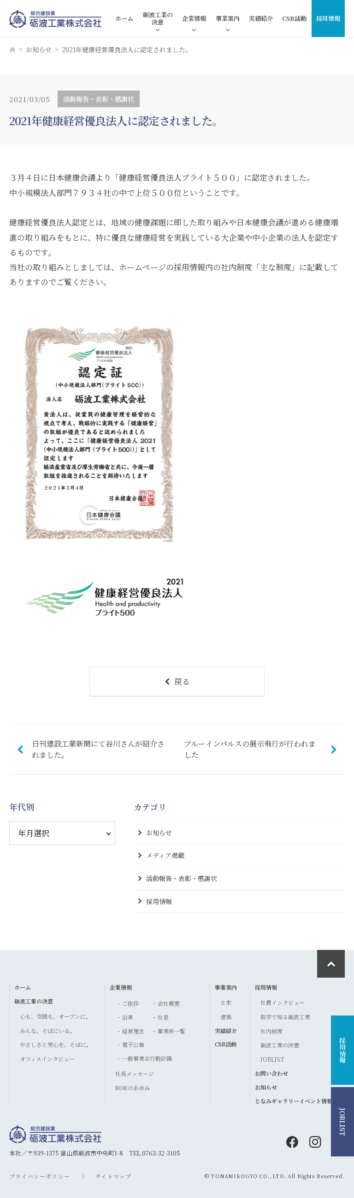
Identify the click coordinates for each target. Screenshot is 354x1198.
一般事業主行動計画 (147, 1058)
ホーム (124, 18)
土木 (225, 1002)
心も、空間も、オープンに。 (55, 1016)
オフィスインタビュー (47, 1059)
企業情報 (194, 18)
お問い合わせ (271, 1073)
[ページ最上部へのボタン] (331, 964)
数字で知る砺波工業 (285, 1017)
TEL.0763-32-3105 (154, 1153)
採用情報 (328, 18)
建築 (225, 1017)
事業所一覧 (171, 1031)
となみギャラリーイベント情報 (293, 1101)
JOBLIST (272, 1059)
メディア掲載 (165, 855)
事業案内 (228, 18)
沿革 (127, 1017)
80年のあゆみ (132, 1088)
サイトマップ (113, 1176)
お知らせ (39, 49)
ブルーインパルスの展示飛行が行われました (250, 749)
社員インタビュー (282, 1002)
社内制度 (271, 1031)
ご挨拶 (130, 1003)
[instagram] (315, 1142)
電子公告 (133, 1044)
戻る (182, 681)
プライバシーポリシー (39, 1176)
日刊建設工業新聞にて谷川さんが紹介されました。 (98, 749)
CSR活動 (294, 18)
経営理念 (133, 1031)
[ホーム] (12, 49)
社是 (163, 1017)
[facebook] (292, 1142)
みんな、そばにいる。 (47, 1030)
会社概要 (169, 1003)
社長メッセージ (134, 1073)
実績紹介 (261, 18)
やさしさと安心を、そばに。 (56, 1044)
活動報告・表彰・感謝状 (181, 878)
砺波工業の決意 (158, 18)
